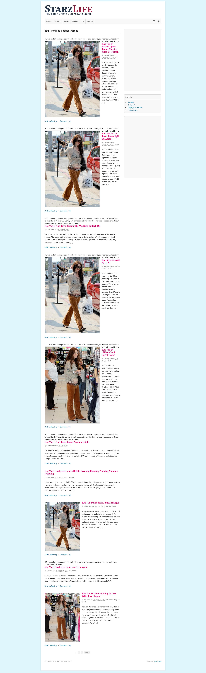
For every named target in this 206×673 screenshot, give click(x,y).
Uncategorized (111, 506)
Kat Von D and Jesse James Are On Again (66, 567)
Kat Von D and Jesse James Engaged (100, 502)
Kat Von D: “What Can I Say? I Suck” (108, 352)
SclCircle (158, 661)
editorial (72, 477)
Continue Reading (51, 121)
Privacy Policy (133, 110)
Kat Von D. (73, 571)
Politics (75, 21)
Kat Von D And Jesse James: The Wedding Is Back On (72, 226)
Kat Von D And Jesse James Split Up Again (111, 136)
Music (66, 21)
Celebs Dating (112, 600)
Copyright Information (135, 107)
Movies (57, 21)
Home (48, 21)
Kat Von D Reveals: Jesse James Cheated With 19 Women (110, 47)
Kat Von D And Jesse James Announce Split (67, 442)
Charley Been (108, 55)
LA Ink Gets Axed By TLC (111, 261)
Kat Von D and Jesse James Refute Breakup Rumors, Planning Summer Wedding (81, 472)
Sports (90, 21)
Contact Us (131, 105)
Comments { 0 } (65, 121)
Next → (87, 653)
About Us (131, 102)
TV (83, 21)
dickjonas (87, 506)
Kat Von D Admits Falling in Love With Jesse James (99, 595)
